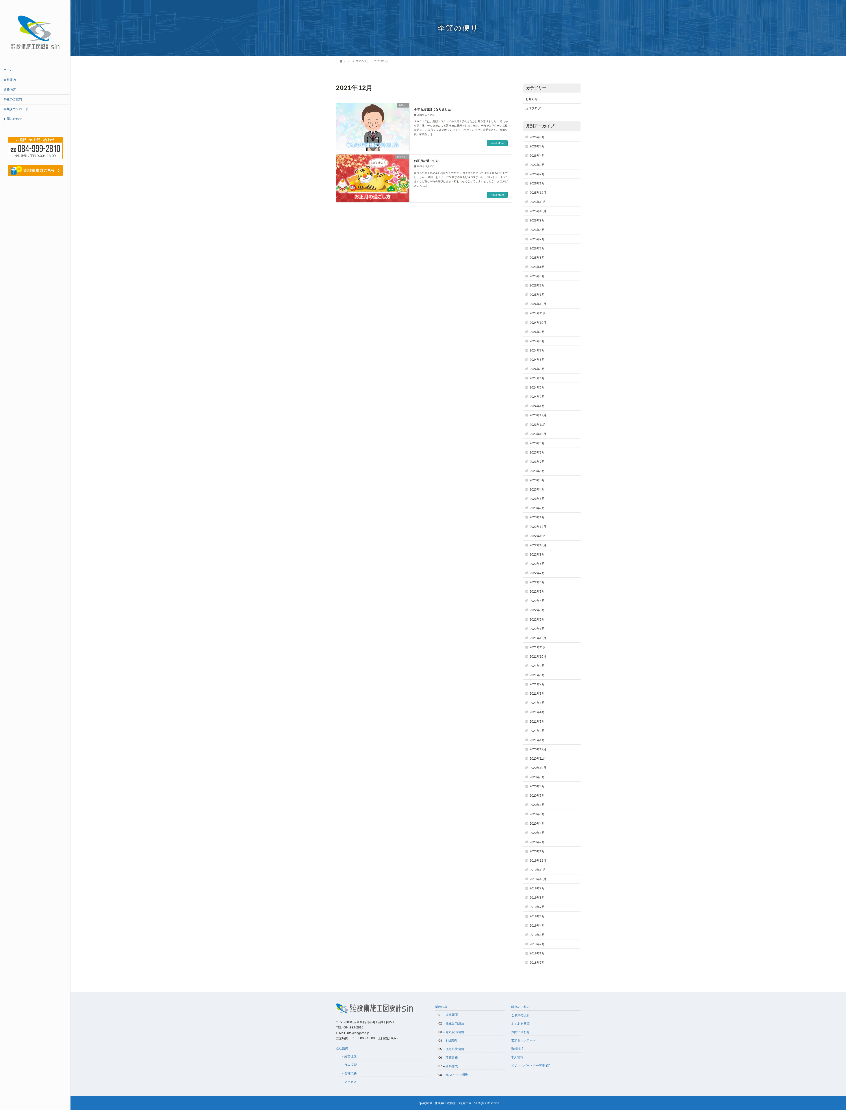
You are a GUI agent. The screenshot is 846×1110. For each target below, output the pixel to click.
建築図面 (451, 1015)
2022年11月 (538, 536)
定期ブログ (533, 108)
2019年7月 (537, 907)
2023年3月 (537, 498)
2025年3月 (537, 276)
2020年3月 (537, 833)
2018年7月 (537, 962)
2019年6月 (537, 916)
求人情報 (517, 1057)
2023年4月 (537, 489)
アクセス (350, 1082)
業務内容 (10, 89)
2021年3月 (537, 721)
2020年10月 (538, 768)
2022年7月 (537, 573)
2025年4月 (537, 267)
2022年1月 (537, 628)
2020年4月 (537, 823)
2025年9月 (537, 220)
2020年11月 (538, 758)
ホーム (8, 70)
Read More (497, 143)
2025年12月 (538, 192)
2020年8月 (537, 786)
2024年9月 (537, 332)
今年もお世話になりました (432, 109)
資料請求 (517, 1049)
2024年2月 (537, 396)
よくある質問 (520, 1023)
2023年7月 (537, 461)
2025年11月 (538, 202)
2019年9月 (537, 888)
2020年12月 (538, 749)
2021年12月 (538, 638)
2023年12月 (538, 415)
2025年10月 (538, 211)
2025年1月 (537, 294)
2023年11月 (538, 424)
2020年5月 (537, 814)
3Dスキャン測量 (456, 1075)
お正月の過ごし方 (426, 161)
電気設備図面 (454, 1032)
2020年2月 (537, 842)
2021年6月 (537, 693)
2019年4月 (537, 925)
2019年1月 (537, 953)
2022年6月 (537, 582)
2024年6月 (537, 359)
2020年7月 (537, 795)
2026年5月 (537, 146)
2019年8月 (537, 897)
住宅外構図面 (454, 1049)
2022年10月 (538, 545)
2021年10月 (538, 656)
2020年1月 (537, 851)
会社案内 (10, 79)
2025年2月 (537, 285)
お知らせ (531, 99)
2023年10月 (538, 434)
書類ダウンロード (16, 109)
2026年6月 (537, 137)
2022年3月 (537, 610)
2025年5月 (537, 257)
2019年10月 (538, 879)
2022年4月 (537, 600)
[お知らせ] (372, 125)
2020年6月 (537, 805)
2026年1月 (537, 183)
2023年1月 (537, 517)
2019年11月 (538, 870)
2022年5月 (537, 591)
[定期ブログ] (372, 177)
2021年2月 (537, 731)
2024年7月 (537, 350)
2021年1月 (537, 740)
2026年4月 (537, 155)
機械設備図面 (454, 1023)
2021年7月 (537, 684)
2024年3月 (537, 387)
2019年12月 (538, 860)
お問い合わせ (13, 119)
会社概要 (350, 1073)
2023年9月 (537, 443)
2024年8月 (537, 341)
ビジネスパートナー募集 (528, 1065)
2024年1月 (537, 406)
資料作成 (451, 1066)
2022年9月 (537, 554)
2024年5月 (537, 369)
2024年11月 (538, 313)
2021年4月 (537, 712)
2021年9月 (537, 665)
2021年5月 (537, 703)
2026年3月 (537, 165)
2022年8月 (537, 563)
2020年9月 (537, 777)
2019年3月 (537, 935)
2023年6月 (537, 471)
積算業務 (451, 1057)
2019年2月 (537, 944)
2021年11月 (538, 647)
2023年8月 (537, 452)
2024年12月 (538, 304)
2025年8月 (537, 230)
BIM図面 (451, 1040)
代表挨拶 (350, 1065)
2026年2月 (537, 174)
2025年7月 (537, 239)
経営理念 (350, 1056)
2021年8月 (537, 675)
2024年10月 (538, 322)
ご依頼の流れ (520, 1015)
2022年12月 (538, 526)
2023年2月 (537, 508)
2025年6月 (537, 248)
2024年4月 (537, 378)
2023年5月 (537, 480)
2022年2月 (537, 619)
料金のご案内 (13, 99)
